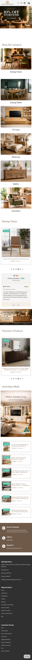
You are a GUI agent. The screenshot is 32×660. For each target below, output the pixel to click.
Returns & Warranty (6, 642)
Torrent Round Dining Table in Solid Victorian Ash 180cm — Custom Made (19, 445)
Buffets (16, 184)
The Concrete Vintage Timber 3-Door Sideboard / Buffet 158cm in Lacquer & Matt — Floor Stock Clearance (16, 369)
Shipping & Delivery (6, 639)
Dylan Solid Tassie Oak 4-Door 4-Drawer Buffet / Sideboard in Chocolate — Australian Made (20, 471)
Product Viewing (5, 651)
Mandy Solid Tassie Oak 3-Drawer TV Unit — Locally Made (20, 484)
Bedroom (16, 157)
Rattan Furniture (5, 607)
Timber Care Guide (5, 645)
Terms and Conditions (6, 633)
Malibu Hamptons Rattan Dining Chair (16, 259)
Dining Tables (16, 103)
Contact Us (4, 636)
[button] (18, 3)
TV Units (16, 130)
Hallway (3, 599)
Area (2, 648)
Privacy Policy (4, 630)
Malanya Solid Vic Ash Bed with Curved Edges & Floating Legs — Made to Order (20, 498)
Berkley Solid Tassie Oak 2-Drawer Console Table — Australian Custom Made (18, 458)
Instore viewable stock (6, 613)
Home (2, 590)
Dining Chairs (16, 72)
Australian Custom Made (7, 604)
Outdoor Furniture (5, 610)
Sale (2, 616)
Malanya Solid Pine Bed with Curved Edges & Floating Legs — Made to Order (20, 511)
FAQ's (2, 628)
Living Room (4, 593)
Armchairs (16, 211)
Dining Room (4, 596)
